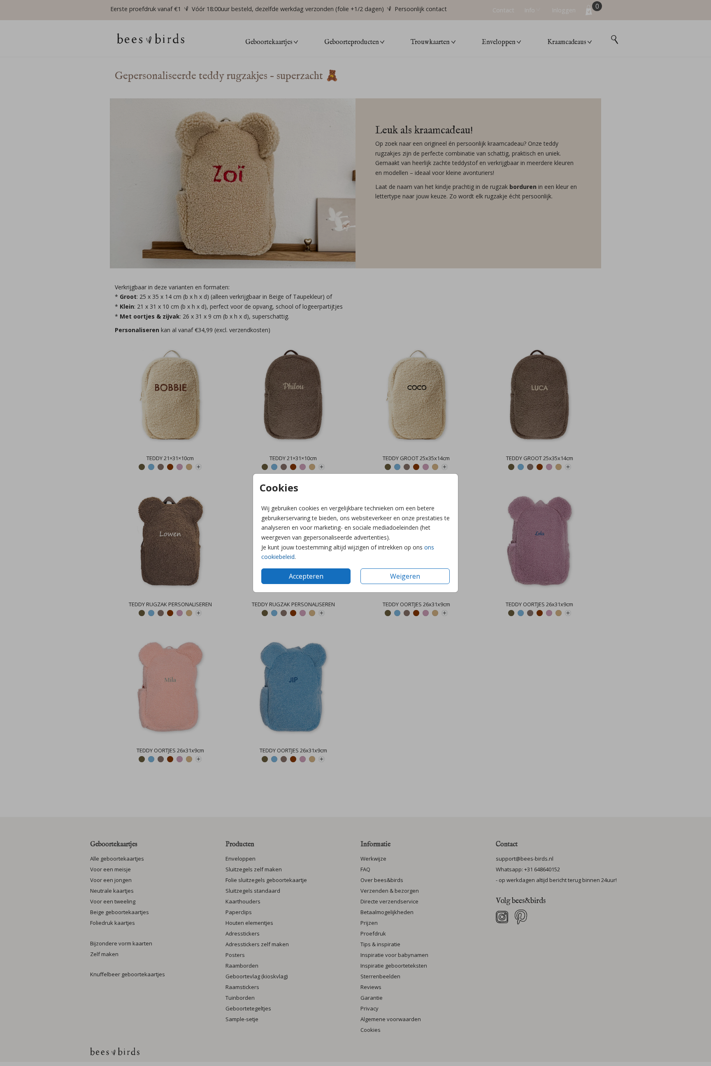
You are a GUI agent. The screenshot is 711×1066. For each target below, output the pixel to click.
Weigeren (405, 576)
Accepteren (306, 576)
